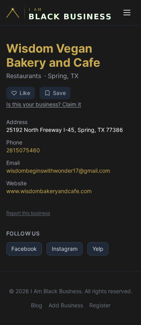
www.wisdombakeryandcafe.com (49, 191)
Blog (36, 305)
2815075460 (23, 150)
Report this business (28, 213)
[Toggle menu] (127, 12)
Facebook (24, 248)
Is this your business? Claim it (43, 104)
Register (99, 305)
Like (25, 92)
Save (59, 92)
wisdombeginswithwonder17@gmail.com (58, 170)
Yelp (97, 248)
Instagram (65, 248)
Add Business (66, 305)
